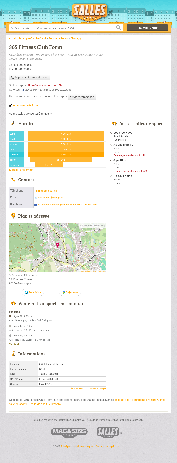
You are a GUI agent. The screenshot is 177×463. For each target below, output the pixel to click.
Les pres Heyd (122, 132)
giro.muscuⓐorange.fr (50, 197)
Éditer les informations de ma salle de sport (88, 389)
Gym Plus (119, 160)
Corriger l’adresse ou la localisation (91, 271)
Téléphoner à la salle (45, 190)
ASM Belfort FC (123, 144)
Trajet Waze (35, 292)
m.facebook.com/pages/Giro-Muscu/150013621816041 (68, 204)
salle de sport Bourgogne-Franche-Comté (140, 399)
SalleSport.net (88, 12)
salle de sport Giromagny (46, 404)
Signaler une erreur (21, 169)
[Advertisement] (139, 266)
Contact (100, 446)
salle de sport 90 (19, 404)
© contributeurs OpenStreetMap (92, 226)
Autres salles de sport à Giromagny (30, 113)
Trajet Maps (72, 292)
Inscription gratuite (115, 446)
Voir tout (14, 344)
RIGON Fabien (122, 176)
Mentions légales (85, 446)
